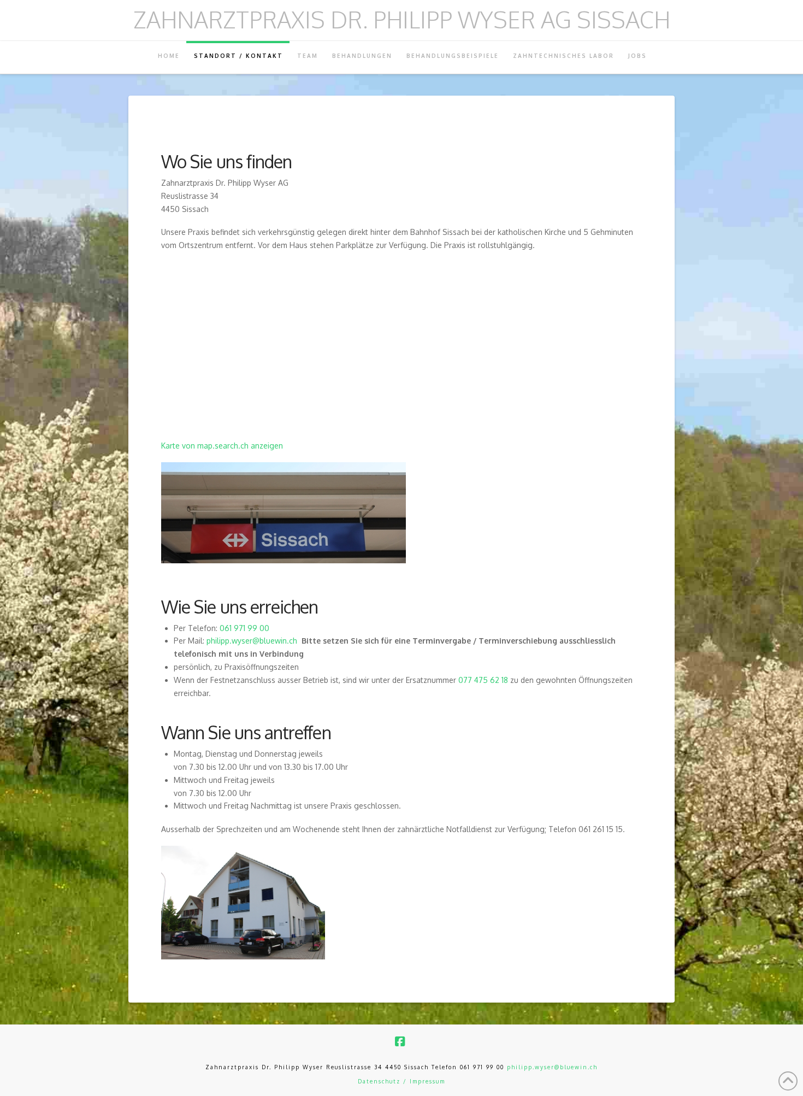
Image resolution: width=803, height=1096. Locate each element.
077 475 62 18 (483, 680)
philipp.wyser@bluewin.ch (251, 640)
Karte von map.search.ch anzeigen (222, 445)
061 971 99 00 (244, 628)
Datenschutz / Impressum (401, 1081)
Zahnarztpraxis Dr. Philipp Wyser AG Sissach (401, 19)
